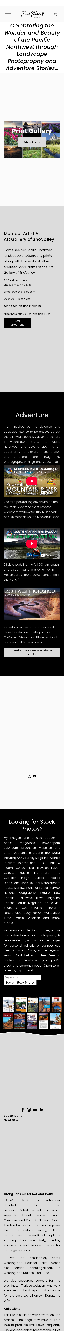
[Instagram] (29, 776)
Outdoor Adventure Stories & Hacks (32, 652)
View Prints (32, 142)
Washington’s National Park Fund (26, 1210)
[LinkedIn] (40, 776)
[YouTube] (34, 776)
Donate (50, 1295)
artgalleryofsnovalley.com (19, 291)
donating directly (41, 1268)
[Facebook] (24, 776)
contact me (12, 960)
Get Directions (17, 323)
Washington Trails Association (24, 1286)
